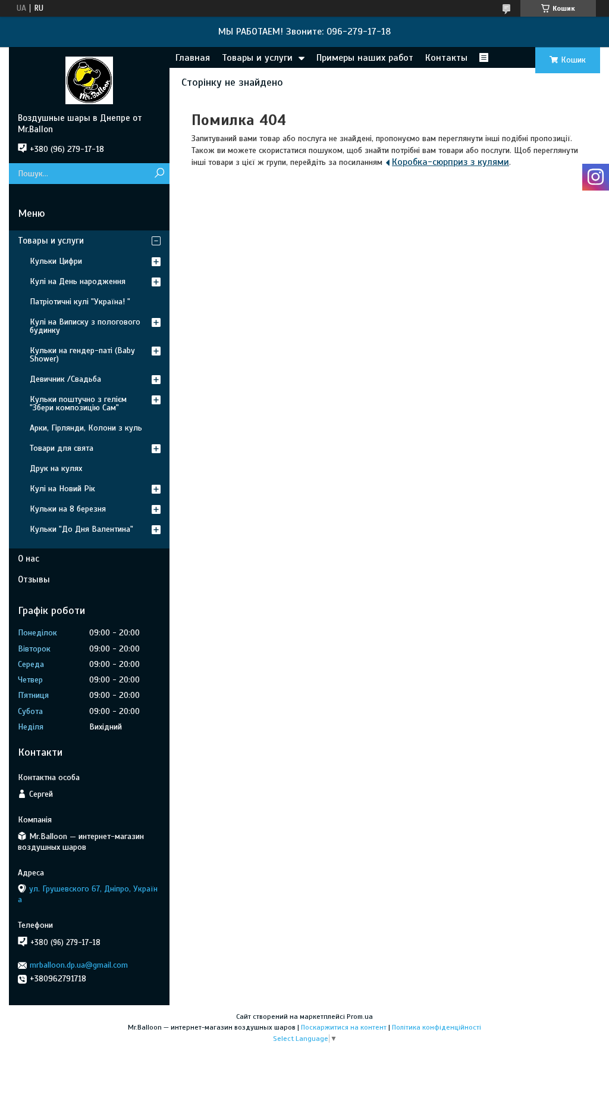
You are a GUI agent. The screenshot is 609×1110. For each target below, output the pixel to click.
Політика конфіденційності (436, 1027)
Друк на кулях (56, 468)
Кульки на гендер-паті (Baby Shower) (82, 354)
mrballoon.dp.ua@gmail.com (79, 965)
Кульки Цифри (56, 261)
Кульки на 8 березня (68, 509)
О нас (28, 558)
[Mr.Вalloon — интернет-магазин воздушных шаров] (89, 80)
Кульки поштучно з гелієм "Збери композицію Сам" (78, 403)
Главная (192, 58)
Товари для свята (61, 448)
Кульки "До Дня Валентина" (81, 529)
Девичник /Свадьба (65, 379)
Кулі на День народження (77, 281)
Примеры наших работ (364, 58)
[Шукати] (159, 173)
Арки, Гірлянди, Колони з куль (86, 428)
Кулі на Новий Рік (62, 489)
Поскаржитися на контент (344, 1027)
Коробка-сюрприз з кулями (450, 162)
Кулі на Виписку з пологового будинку (85, 326)
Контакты (446, 58)
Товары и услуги (257, 58)
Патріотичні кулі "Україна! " (80, 302)
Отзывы (34, 579)
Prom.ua (360, 1016)
